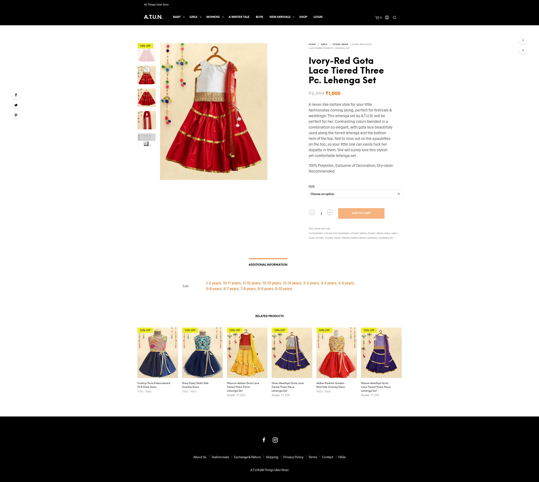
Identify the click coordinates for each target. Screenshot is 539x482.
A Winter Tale (239, 17)
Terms (312, 457)
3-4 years (328, 283)
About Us (199, 457)
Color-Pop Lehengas (337, 233)
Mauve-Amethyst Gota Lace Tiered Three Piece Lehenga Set (376, 387)
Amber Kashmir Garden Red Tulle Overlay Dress (330, 385)
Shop (303, 17)
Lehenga (372, 238)
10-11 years (232, 283)
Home (312, 44)
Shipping (272, 457)
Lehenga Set (386, 238)
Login (318, 17)
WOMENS (213, 17)
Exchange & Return (247, 457)
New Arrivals (280, 17)
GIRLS (193, 17)
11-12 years (252, 283)
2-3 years (311, 283)
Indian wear (358, 238)
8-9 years (265, 288)
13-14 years (292, 283)
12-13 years (272, 283)
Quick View (160, 373)
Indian (346, 238)
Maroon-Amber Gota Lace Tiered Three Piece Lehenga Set (243, 387)
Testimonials (220, 457)
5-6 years (214, 288)
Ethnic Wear (340, 44)
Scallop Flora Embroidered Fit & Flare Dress (153, 385)
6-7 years (231, 288)
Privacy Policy (293, 457)
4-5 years (346, 283)
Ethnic (320, 238)
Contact (327, 457)
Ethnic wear (333, 238)
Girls (387, 233)
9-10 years (283, 288)
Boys (259, 17)
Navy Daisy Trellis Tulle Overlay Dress (195, 385)
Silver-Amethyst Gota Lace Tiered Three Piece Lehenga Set (288, 387)
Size (312, 186)
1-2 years (213, 283)
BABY (177, 17)
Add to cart (361, 213)
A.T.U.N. (153, 17)
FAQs (342, 457)
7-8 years (248, 288)
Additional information (268, 265)
